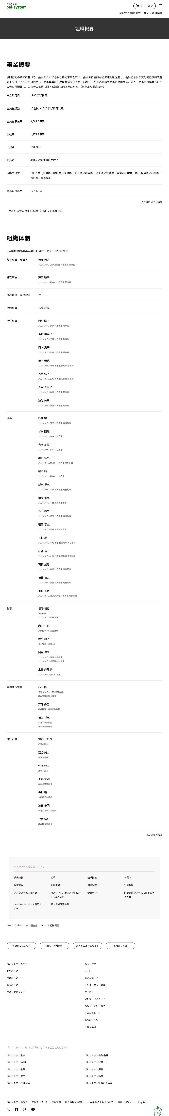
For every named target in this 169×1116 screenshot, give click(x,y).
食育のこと (12, 977)
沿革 (53, 877)
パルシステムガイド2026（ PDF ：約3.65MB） (36, 211)
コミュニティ (91, 977)
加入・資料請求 (153, 13)
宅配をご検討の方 (130, 13)
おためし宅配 (120, 945)
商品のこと (12, 971)
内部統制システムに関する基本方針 (139, 894)
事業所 (127, 877)
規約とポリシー (126, 1102)
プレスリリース (40, 1102)
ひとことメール (92, 1012)
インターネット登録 (94, 985)
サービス (89, 991)
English (142, 1102)
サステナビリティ (16, 991)
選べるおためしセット (87, 945)
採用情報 (56, 1102)
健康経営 (92, 892)
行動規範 (129, 885)
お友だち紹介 (91, 1019)
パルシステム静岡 (93, 1076)
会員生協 (55, 885)
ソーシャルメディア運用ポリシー (29, 906)
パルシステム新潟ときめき (98, 1083)
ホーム (10, 925)
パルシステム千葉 (16, 1069)
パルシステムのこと (17, 964)
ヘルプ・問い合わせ (94, 1005)
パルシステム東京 (16, 1055)
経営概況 (18, 885)
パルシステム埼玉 (16, 1076)
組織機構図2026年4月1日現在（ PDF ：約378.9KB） (40, 251)
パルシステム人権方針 (25, 892)
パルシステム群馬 (93, 1062)
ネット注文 (146, 6)
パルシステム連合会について (29, 866)
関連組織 (92, 885)
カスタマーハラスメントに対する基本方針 (66, 894)
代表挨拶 (18, 877)
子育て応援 (90, 1026)
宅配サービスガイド (94, 999)
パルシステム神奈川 (17, 1062)
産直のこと (12, 985)
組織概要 (92, 877)
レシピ (87, 971)
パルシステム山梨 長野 (96, 1055)
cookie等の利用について (101, 1102)
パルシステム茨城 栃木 (18, 1083)
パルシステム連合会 (17, 1102)
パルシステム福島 (93, 1069)
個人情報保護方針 (60, 904)
